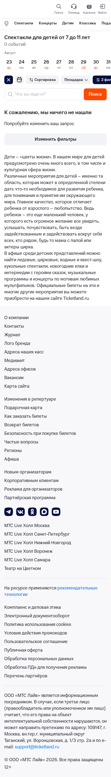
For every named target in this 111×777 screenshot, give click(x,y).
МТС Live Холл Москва (27, 525)
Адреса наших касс (24, 352)
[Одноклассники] (32, 511)
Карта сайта (16, 386)
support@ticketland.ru (37, 747)
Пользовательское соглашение (36, 641)
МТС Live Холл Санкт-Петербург (37, 534)
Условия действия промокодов (35, 633)
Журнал (12, 335)
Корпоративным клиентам (31, 480)
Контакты (14, 326)
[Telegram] (8, 511)
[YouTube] (56, 511)
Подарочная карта (23, 408)
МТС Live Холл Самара (27, 560)
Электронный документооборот (37, 616)
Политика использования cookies (37, 624)
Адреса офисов (20, 369)
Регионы (13, 450)
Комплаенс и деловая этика (32, 607)
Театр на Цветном (22, 568)
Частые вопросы (21, 442)
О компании (16, 318)
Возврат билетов (21, 425)
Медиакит (14, 360)
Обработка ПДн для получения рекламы (45, 667)
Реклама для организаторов (33, 489)
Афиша (11, 459)
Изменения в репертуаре (30, 399)
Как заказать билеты (25, 416)
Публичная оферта (23, 650)
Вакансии (13, 378)
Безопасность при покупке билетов (40, 433)
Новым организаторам (27, 472)
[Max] (44, 511)
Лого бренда (17, 343)
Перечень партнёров (25, 676)
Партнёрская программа (30, 498)
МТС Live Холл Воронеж (28, 551)
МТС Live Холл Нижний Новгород (37, 543)
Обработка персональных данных (39, 659)
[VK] (20, 511)
